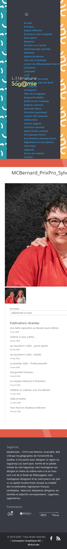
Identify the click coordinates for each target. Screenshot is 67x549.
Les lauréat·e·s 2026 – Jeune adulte (29, 345)
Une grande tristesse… (22, 372)
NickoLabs (33, 544)
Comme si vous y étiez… (23, 336)
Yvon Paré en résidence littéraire (28, 407)
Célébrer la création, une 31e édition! (30, 390)
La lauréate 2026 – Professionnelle (28, 363)
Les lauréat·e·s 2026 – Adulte (25, 354)
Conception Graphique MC (26, 540)
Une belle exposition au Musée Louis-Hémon (34, 327)
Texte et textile (18, 398)
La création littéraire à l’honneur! (28, 381)
